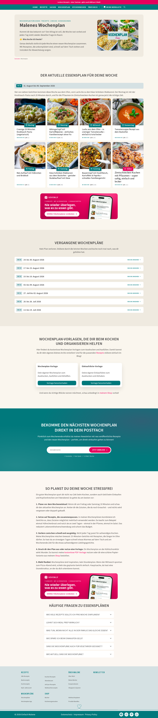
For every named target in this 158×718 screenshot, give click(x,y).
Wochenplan (64, 7)
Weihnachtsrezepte (51, 688)
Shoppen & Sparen (74, 688)
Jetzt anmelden (98, 450)
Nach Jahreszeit (26, 688)
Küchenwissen (79, 7)
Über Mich (71, 676)
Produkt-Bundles (73, 701)
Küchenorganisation (51, 701)
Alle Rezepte (25, 676)
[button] (124, 7)
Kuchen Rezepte (50, 677)
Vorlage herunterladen (57, 383)
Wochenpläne (25, 697)
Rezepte (44, 7)
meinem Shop (106, 392)
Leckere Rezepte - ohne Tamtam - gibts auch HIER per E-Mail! (79, 2)
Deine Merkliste (113, 7)
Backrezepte (25, 680)
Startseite (17, 58)
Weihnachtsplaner (74, 697)
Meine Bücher (72, 680)
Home (35, 7)
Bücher (47, 697)
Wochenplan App (26, 701)
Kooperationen (73, 684)
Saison (53, 7)
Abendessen (49, 681)
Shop (57, 555)
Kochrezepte (25, 684)
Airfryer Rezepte (50, 684)
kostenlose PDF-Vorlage (75, 552)
